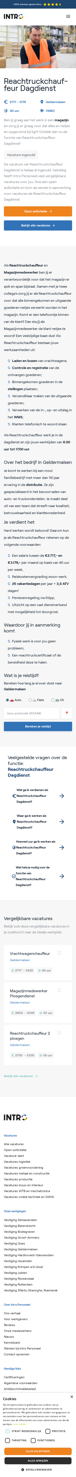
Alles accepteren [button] (38, 1451)
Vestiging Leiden (15, 1272)
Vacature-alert (14, 1155)
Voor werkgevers (16, 1319)
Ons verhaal (12, 1313)
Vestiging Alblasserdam (20, 1220)
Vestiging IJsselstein (18, 1261)
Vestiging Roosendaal (19, 1278)
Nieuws (9, 1336)
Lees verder (20, 1424)
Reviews (9, 1325)
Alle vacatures (14, 1144)
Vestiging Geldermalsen (21, 1249)
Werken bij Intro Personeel (22, 1348)
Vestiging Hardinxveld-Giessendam (29, 1255)
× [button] (71, 1396)
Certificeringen (14, 1377)
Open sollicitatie (15, 1150)
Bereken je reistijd (38, 726)
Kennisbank (12, 1342)
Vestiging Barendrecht (19, 1225)
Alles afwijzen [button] (38, 1460)
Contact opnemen (16, 1354)
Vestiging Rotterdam (18, 1284)
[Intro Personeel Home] (13, 16)
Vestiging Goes (14, 1243)
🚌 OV (59, 700)
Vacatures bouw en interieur (23, 1185)
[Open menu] (68, 16)
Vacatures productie (18, 1179)
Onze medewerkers (18, 1330)
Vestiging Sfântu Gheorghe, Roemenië (30, 1290)
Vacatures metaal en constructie (26, 1173)
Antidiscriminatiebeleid (20, 1389)
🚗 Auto (15, 700)
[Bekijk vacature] (38, 962)
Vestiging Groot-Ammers (21, 1237)
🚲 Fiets (38, 700)
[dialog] (38, 1435)
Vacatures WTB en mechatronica (27, 1191)
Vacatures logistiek (17, 1161)
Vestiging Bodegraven (19, 1231)
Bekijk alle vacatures (18, 1076)
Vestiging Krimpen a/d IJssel (23, 1267)
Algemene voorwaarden (20, 1383)
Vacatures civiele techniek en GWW (29, 1197)
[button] (38, 1470)
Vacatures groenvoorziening (23, 1167)
